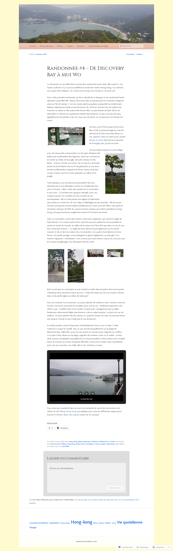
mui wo (97, 444)
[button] (57, 266)
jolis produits (97, 140)
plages (103, 444)
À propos (80, 46)
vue (117, 444)
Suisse (108, 523)
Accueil (33, 46)
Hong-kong (73, 441)
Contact (70, 46)
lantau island (80, 444)
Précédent (129, 54)
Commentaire (115, 488)
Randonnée (103, 441)
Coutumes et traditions (38, 523)
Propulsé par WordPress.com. (86, 541)
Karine (113, 441)
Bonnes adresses (46, 46)
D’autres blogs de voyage (98, 46)
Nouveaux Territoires (91, 441)
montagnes (90, 444)
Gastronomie (65, 523)
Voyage (32, 527)
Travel (114, 523)
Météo (95, 523)
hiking (63, 444)
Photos (59, 46)
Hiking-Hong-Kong (68, 411)
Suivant (140, 54)
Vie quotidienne (129, 522)
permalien (66, 446)
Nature (80, 441)
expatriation (54, 523)
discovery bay (56, 444)
